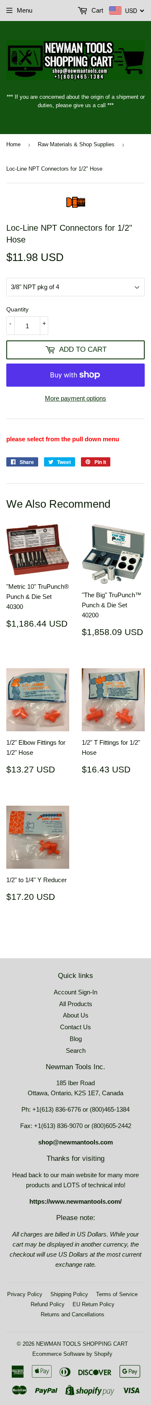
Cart (96, 10)
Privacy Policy (24, 1294)
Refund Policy (48, 1304)
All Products (75, 1003)
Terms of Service (117, 1294)
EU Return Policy (94, 1304)
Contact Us (75, 1027)
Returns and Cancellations (72, 1314)
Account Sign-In (75, 992)
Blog (76, 1038)
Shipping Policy (69, 1294)
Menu (24, 10)
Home (13, 144)
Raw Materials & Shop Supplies (76, 144)
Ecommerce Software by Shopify (72, 1354)
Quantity (17, 309)
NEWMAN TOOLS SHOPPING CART (82, 1344)
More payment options (75, 398)
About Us (76, 1015)
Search (76, 1050)
